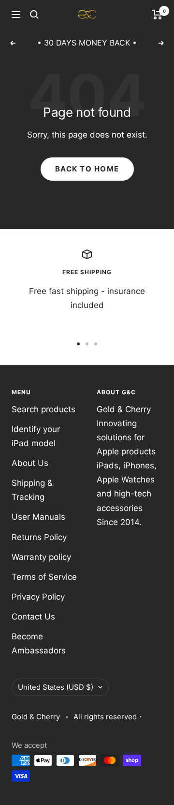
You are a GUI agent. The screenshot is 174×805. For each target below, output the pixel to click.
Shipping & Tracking (32, 490)
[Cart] (157, 14)
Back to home (87, 168)
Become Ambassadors (39, 643)
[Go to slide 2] (87, 343)
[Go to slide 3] (95, 343)
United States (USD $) (55, 687)
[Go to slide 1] (78, 343)
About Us (30, 463)
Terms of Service (44, 577)
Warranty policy (41, 557)
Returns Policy (39, 537)
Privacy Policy (38, 597)
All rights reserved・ (108, 716)
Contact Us (33, 616)
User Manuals (38, 517)
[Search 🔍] (34, 14)
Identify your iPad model (36, 436)
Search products (43, 409)
